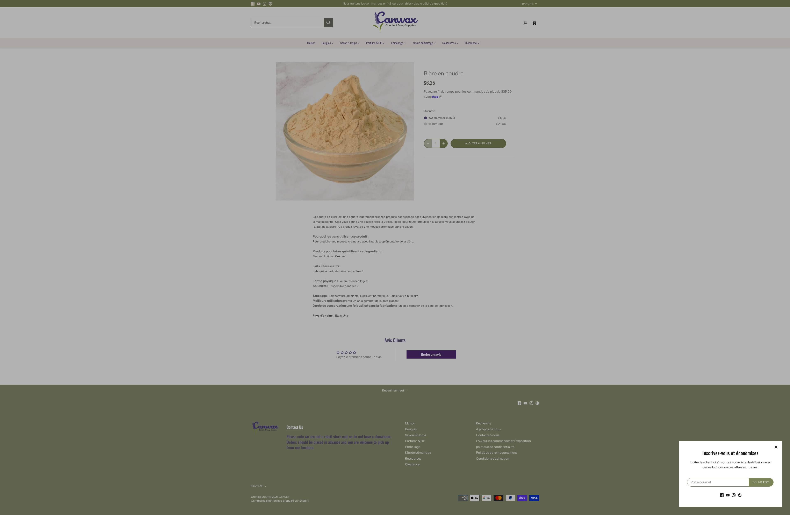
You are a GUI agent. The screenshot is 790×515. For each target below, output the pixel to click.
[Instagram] (733, 495)
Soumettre (761, 482)
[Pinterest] (739, 495)
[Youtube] (728, 495)
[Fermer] (776, 447)
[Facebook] (722, 495)
